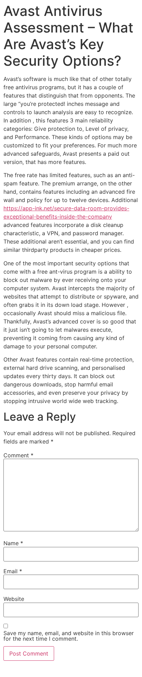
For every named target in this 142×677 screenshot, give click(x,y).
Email (12, 571)
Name (13, 543)
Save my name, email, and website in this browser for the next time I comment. (68, 635)
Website (13, 599)
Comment (18, 455)
